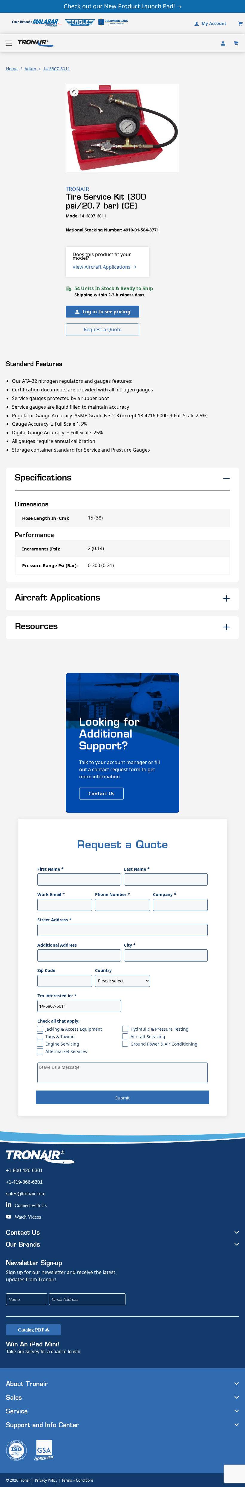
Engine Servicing (62, 1044)
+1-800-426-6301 (24, 1170)
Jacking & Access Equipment (73, 1029)
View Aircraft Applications (102, 267)
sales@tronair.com (25, 1193)
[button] (9, 43)
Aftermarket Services (66, 1051)
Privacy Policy (46, 1480)
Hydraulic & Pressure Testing (160, 1029)
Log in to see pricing (106, 311)
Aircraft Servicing (148, 1036)
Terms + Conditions (78, 1480)
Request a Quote (103, 329)
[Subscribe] (160, 1299)
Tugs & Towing (60, 1036)
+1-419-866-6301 (24, 1182)
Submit (122, 1098)
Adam (30, 68)
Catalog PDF (31, 1329)
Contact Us (101, 793)
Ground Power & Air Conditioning (164, 1044)
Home (12, 68)
